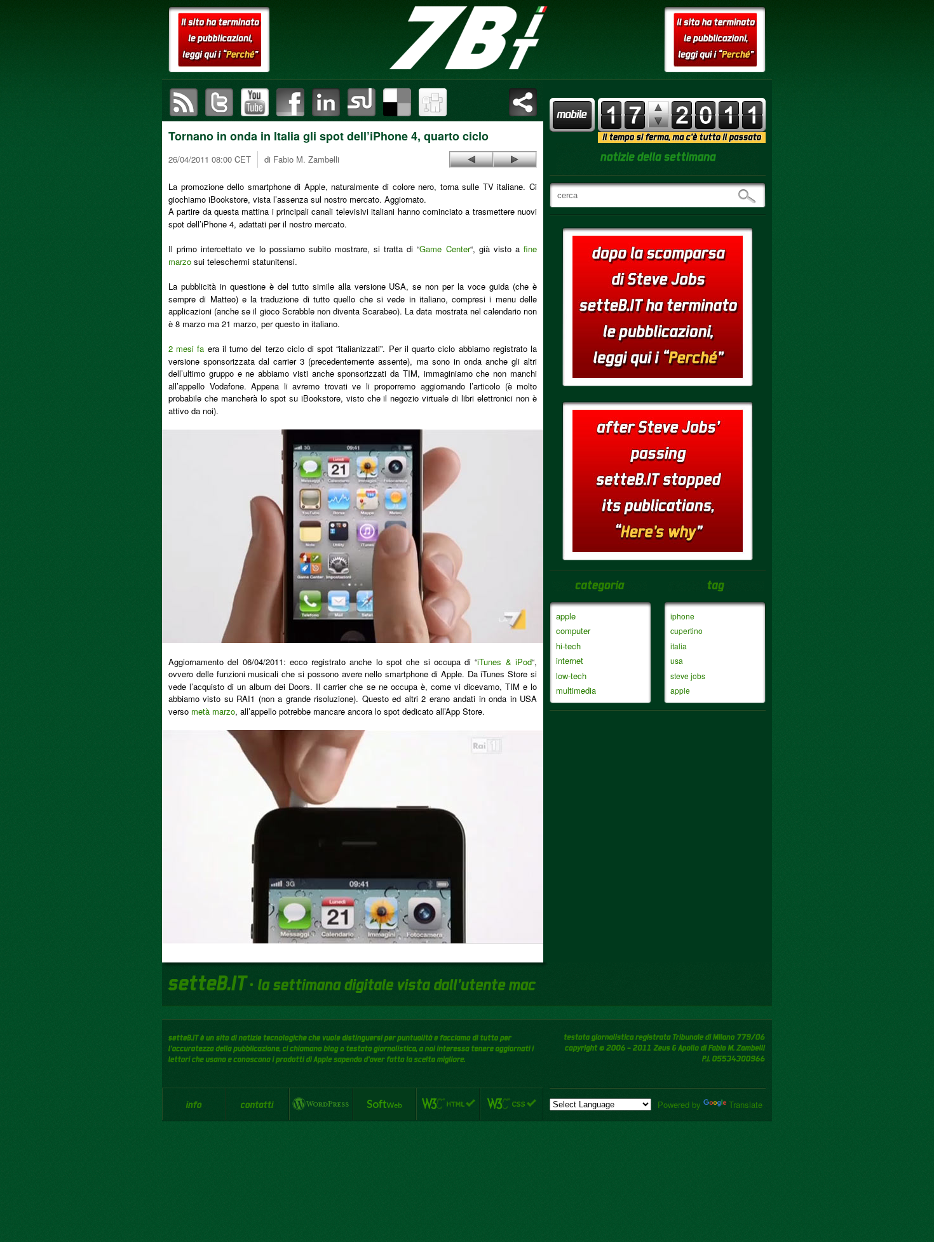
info (194, 1104)
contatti (257, 1104)
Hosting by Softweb (384, 1104)
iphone (682, 616)
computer (573, 630)
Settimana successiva (658, 107)
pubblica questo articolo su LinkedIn (326, 102)
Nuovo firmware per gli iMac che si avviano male (471, 159)
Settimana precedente (658, 121)
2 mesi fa (186, 348)
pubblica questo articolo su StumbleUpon (362, 102)
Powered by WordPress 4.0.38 (321, 1104)
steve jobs (687, 675)
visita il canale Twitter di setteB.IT (219, 102)
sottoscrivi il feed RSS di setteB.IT (184, 102)
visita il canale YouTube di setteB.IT (255, 102)
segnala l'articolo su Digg (433, 102)
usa (676, 660)
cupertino (686, 630)
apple (566, 616)
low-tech (571, 676)
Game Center (444, 249)
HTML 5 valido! (448, 1104)
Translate (745, 1104)
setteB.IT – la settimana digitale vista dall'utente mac (467, 38)
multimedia (576, 690)
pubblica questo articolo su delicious (397, 102)
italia (678, 645)
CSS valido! (511, 1104)
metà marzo (213, 711)
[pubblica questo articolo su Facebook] (290, 102)
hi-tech (568, 646)
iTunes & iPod (504, 662)
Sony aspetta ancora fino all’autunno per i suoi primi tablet (515, 159)
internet (569, 660)
